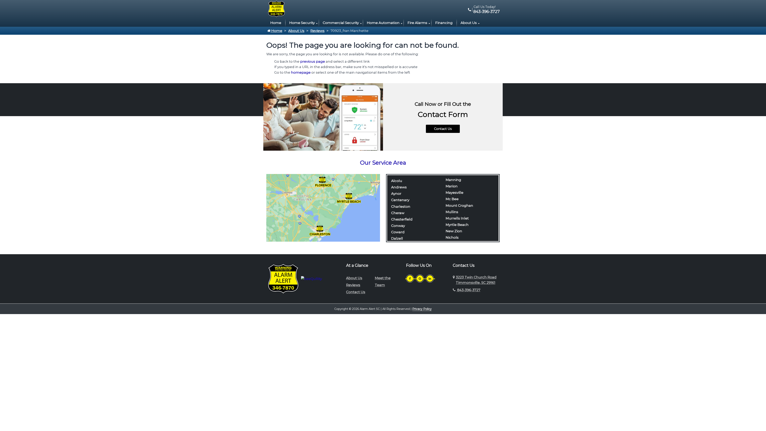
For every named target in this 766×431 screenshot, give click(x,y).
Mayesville (454, 193)
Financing (444, 23)
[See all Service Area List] (323, 208)
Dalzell (397, 238)
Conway (398, 226)
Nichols (452, 237)
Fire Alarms (417, 23)
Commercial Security (341, 23)
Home (275, 23)
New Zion (454, 231)
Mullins (452, 212)
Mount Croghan (459, 206)
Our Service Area (383, 162)
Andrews (399, 187)
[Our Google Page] (420, 279)
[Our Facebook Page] (410, 279)
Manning (453, 180)
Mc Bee (452, 199)
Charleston (400, 207)
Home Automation (383, 23)
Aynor (396, 194)
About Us (469, 23)
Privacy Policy (422, 309)
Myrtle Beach (457, 225)
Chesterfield (402, 219)
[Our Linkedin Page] (430, 279)
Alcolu (396, 181)
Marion (452, 186)
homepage (301, 72)
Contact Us (443, 129)
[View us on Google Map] (454, 280)
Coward (398, 232)
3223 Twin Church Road (476, 280)
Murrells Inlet (457, 218)
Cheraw (397, 213)
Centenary (400, 200)
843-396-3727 (486, 11)
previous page (312, 61)
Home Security (302, 23)
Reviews (317, 31)
